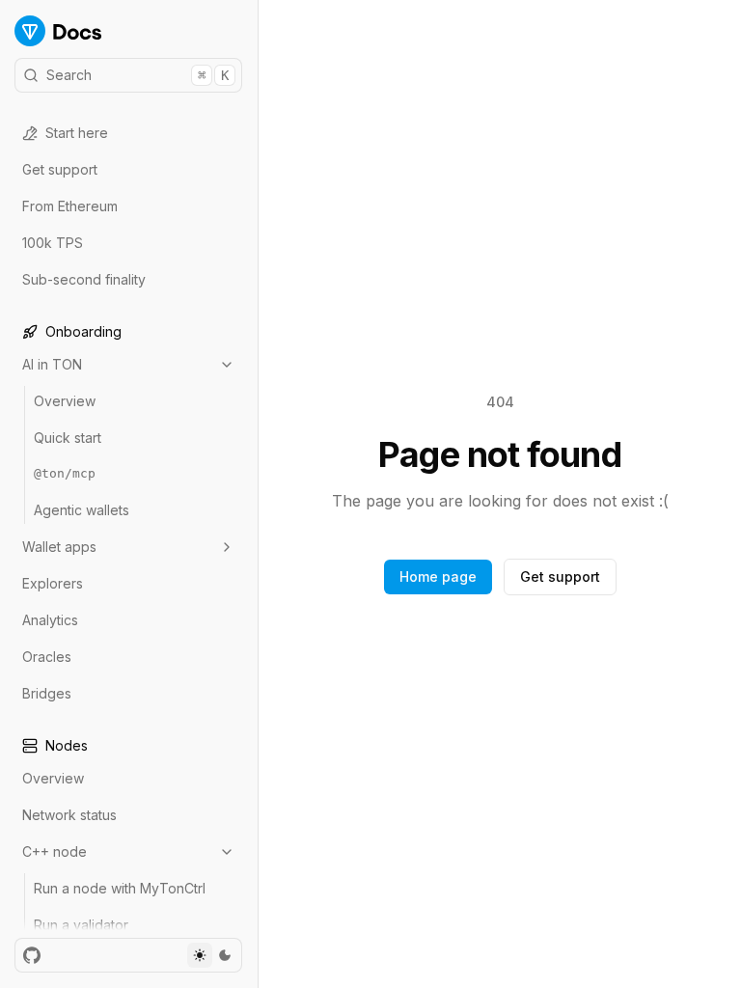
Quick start (67, 437)
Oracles (46, 656)
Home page (438, 576)
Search (137, 75)
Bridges (46, 693)
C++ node (54, 851)
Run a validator (81, 925)
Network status (69, 815)
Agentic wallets (81, 510)
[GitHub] (31, 955)
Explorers (52, 583)
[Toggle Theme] (212, 955)
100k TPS (52, 242)
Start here (76, 132)
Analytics (50, 620)
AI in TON (52, 364)
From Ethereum (70, 206)
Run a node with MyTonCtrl (120, 888)
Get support (59, 169)
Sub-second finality (84, 279)
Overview (65, 401)
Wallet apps (59, 546)
